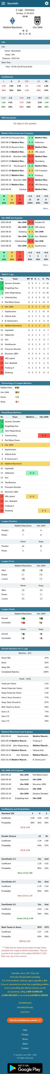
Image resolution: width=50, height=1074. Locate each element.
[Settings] (46, 3)
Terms (25, 1039)
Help (25, 1030)
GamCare (25, 1012)
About (25, 1044)
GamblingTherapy (25, 1007)
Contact (25, 1048)
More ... (46, 208)
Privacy (25, 1034)
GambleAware (25, 1003)
